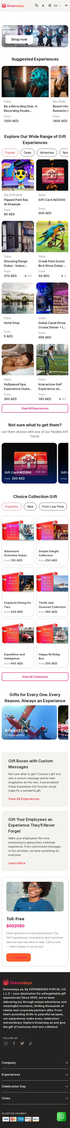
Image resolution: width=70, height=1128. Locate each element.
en (55, 5)
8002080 (15, 926)
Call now (20, 957)
